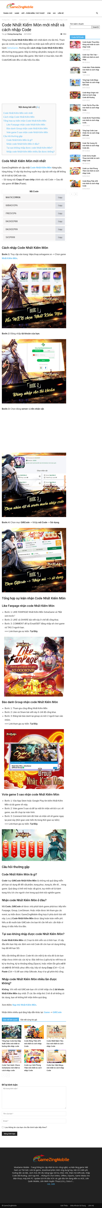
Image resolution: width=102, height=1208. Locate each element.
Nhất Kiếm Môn (9, 258)
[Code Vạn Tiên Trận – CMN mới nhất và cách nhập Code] (75, 57)
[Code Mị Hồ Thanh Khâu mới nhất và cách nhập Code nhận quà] (75, 120)
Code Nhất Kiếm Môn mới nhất (18, 113)
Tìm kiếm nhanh (77, 24)
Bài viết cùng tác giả (29, 1020)
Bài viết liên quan (10, 1020)
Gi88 (53, 1184)
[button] (97, 13)
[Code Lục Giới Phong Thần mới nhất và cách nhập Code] (34, 1056)
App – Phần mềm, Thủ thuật (33, 13)
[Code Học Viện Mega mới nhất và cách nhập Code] (56, 1056)
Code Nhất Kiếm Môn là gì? (20, 140)
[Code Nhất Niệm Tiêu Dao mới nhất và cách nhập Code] (56, 1032)
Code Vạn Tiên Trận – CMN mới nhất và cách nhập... (90, 57)
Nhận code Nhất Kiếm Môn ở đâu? (23, 144)
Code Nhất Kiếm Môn (41, 167)
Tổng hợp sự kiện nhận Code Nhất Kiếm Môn (24, 121)
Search (96, 27)
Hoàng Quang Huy (14, 34)
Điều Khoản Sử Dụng (78, 1205)
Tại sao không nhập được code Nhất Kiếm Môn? (29, 148)
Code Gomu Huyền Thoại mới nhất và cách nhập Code (90, 158)
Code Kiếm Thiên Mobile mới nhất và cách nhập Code (91, 69)
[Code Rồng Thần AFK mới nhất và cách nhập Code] (34, 1032)
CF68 (48, 13)
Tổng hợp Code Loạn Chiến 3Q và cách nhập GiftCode (90, 133)
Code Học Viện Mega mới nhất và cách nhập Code (55, 1067)
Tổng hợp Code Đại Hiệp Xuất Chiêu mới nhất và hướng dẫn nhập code (11, 1043)
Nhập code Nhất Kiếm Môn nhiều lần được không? (31, 152)
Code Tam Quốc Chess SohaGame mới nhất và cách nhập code (11, 1067)
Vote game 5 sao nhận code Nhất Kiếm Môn (27, 132)
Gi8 (54, 13)
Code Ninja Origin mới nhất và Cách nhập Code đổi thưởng (90, 95)
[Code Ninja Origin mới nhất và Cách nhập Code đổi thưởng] (75, 95)
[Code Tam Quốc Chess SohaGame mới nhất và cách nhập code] (11, 1056)
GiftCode (57, 1012)
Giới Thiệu (64, 1205)
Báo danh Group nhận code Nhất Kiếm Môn (27, 128)
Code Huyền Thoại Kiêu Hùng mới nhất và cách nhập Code (90, 44)
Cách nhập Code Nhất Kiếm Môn (19, 117)
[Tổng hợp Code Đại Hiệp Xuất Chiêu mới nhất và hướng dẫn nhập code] (11, 1032)
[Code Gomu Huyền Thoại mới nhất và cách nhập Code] (75, 158)
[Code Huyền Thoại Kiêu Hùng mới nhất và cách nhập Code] (75, 44)
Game (17, 13)
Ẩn (38, 107)
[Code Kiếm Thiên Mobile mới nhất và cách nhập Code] (75, 70)
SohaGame (23, 20)
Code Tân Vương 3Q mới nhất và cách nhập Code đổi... (90, 145)
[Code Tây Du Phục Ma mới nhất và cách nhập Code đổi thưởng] (75, 107)
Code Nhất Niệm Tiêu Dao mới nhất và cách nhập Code (55, 1043)
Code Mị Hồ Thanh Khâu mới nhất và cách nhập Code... (91, 120)
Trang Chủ (7, 13)
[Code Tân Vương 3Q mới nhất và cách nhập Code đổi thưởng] (75, 145)
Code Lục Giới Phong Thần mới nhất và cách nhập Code (33, 1067)
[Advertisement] (34, 84)
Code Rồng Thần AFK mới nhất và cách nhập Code (33, 1043)
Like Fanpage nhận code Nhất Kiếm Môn (26, 125)
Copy (60, 197)
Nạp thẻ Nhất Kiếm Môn (24, 1005)
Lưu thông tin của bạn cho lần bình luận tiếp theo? (26, 1127)
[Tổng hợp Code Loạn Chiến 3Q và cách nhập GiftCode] (75, 133)
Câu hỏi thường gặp (12, 136)
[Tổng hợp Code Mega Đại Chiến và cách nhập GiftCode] (75, 82)
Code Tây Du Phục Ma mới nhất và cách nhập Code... (90, 107)
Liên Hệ (60, 13)
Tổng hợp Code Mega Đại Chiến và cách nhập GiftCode (90, 82)
